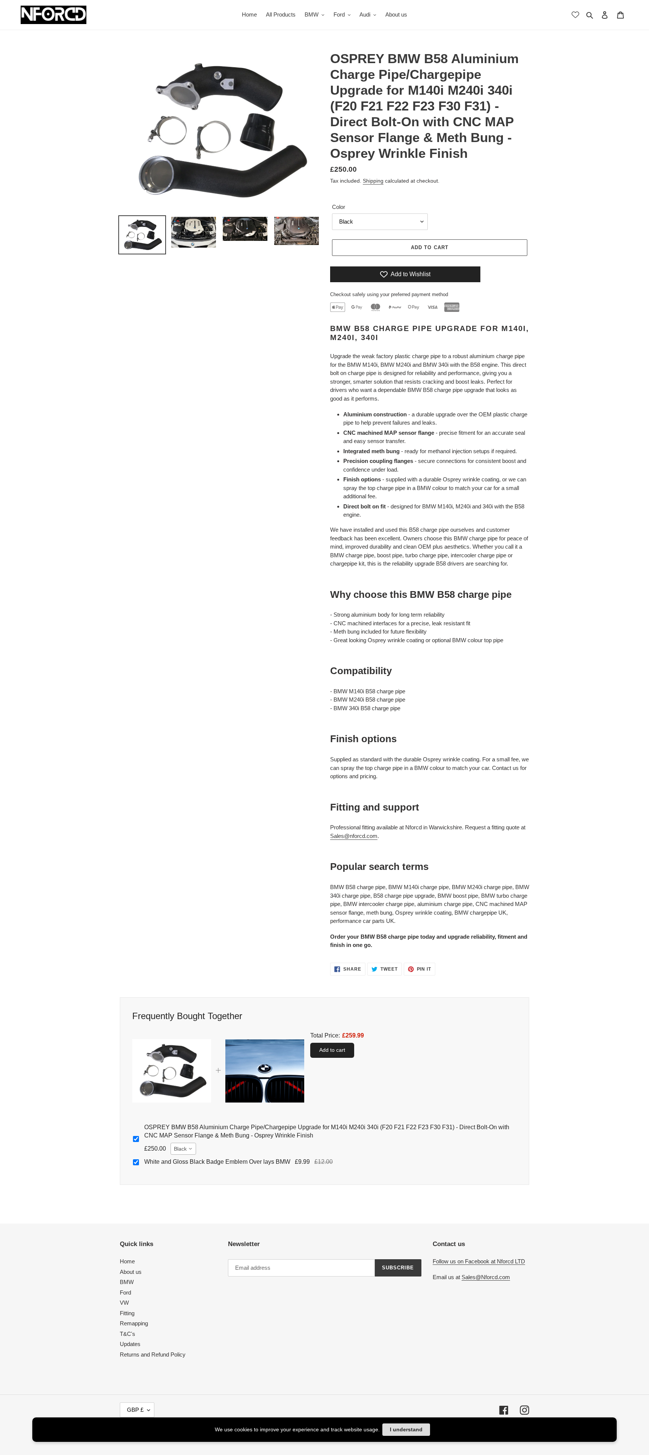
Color (338, 207)
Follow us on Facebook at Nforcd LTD (479, 1261)
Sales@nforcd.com (353, 836)
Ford (125, 1292)
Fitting (127, 1313)
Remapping (134, 1323)
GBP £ (135, 1410)
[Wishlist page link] (575, 14)
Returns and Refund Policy (153, 1354)
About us (131, 1272)
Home (127, 1261)
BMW (127, 1282)
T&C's (127, 1334)
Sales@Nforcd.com (486, 1277)
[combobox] (183, 1149)
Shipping (373, 181)
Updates (130, 1344)
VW (124, 1302)
